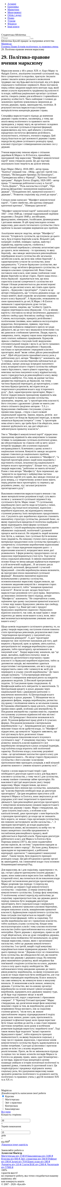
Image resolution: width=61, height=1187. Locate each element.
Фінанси (12, 23)
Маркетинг (13, 9)
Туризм (11, 21)
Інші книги (13, 26)
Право (11, 18)
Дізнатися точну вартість (14, 1144)
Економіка (13, 6)
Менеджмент (14, 12)
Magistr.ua (6, 43)
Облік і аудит (14, 15)
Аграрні (12, 4)
